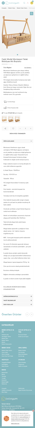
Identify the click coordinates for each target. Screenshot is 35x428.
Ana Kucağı (21, 356)
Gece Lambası (5, 354)
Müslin (3, 342)
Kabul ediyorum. (15, 423)
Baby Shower (5, 366)
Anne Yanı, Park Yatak (7, 356)
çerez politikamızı (24, 417)
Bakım (4, 370)
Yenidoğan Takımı (6, 336)
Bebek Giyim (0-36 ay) (8, 331)
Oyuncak (21, 360)
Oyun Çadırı (5, 352)
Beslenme (4, 384)
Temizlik (4, 376)
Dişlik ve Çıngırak (22, 366)
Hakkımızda (21, 388)
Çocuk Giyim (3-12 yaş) (24, 331)
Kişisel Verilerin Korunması (25, 390)
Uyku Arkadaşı (22, 362)
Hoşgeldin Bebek (6, 362)
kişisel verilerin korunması (17, 419)
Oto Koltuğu (21, 352)
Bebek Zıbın (5, 338)
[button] (17, 54)
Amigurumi (21, 364)
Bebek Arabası (22, 350)
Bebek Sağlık (5, 382)
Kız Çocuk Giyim (22, 334)
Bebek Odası (11, 8)
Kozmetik (4, 380)
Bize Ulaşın (4, 392)
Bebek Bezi (5, 372)
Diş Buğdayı (5, 364)
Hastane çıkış (5, 334)
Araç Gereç (22, 348)
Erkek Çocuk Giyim (23, 336)
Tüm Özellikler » (28, 67)
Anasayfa (4, 8)
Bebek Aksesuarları (7, 344)
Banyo (3, 374)
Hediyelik (5, 360)
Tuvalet (4, 378)
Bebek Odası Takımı (22, 8)
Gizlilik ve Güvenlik (6, 390)
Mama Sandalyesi (22, 354)
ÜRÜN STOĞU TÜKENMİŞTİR (17, 133)
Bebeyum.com (12, 3)
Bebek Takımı (5, 340)
